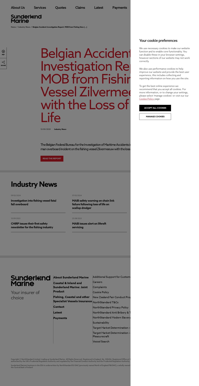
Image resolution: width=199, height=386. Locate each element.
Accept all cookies (155, 108)
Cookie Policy (146, 98)
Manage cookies (155, 116)
